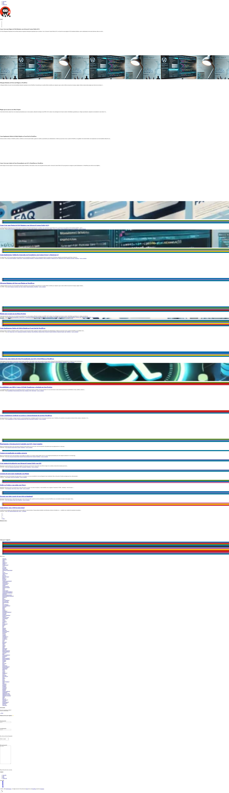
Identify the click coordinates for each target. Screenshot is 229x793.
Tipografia (4, 688)
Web (3, 697)
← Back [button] (1, 713)
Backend (21, 456)
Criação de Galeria (22, 362)
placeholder (4, 656)
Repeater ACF (71, 228)
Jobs (3, 2)
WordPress (76, 228)
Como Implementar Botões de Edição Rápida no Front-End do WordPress (22, 328)
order (3, 647)
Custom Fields (31, 362)
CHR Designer (8, 788)
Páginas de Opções (60, 331)
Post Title (4, 663)
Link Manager (5, 636)
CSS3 (12, 488)
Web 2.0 (4, 698)
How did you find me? (6, 736)
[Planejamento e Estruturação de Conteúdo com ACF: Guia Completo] (114, 429)
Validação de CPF (54, 258)
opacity (3, 645)
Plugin (3, 657)
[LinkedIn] (2, 784)
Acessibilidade (10, 390)
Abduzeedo (4, 562)
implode (3, 629)
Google (3, 620)
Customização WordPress (30, 317)
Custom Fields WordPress (33, 228)
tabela (3, 680)
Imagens (4, 628)
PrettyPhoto (52, 362)
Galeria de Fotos (38, 362)
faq (3, 603)
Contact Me (4, 4)
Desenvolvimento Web (42, 228)
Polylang (77, 317)
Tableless (4, 683)
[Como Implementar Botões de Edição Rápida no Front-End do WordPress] (114, 318)
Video (3, 696)
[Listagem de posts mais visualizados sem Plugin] (114, 468)
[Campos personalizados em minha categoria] (114, 448)
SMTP (3, 678)
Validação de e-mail (62, 258)
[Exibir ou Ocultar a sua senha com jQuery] (114, 478)
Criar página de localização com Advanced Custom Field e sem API (20, 463)
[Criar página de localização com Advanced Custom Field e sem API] (114, 457)
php (19, 286)
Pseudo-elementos (5, 666)
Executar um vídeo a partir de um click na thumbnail (16, 496)
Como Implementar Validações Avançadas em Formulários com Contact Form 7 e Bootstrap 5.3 (29, 255)
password (4, 652)
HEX (3, 622)
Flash (3, 608)
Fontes (3, 610)
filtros (3, 607)
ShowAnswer (5, 676)
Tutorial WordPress (30, 286)
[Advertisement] (27, 529)
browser (3, 580)
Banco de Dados (5, 576)
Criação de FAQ (24, 228)
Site (3, 677)
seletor (3, 672)
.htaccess (4, 558)
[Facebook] (2, 781)
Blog (3, 3)
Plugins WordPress (71, 317)
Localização (24, 466)
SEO (80, 317)
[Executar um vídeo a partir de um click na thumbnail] (114, 489)
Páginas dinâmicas (64, 228)
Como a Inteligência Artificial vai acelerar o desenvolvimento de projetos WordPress (26, 415)
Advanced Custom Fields (16, 228)
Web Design (84, 317)
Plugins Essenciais (64, 317)
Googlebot (4, 621)
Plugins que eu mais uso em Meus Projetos (13, 313)
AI (13, 419)
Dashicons (29, 331)
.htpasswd (4, 559)
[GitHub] (2, 783)
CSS (16, 331)
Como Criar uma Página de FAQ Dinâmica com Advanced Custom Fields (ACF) (24, 225)
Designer (4, 597)
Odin (12, 477)
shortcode (4, 675)
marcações (4, 642)
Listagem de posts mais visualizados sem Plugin (14, 473)
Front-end (47, 331)
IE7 (3, 627)
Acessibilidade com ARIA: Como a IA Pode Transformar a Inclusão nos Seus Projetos (26, 387)
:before (3, 561)
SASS (21, 488)
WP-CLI (4, 704)
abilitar (3, 563)
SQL (3, 679)
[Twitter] (2, 782)
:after (3, 560)
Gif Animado (4, 618)
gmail (3, 619)
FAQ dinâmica (50, 228)
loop (3, 641)
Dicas (23, 390)
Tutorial (24, 286)
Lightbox (46, 362)
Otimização (4, 648)
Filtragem (12, 286)
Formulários (56, 317)
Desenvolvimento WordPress (28, 258)
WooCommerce (5, 702)
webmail (4, 701)
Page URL (4, 649)
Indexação (4, 630)
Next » (3, 518)
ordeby (3, 646)
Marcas (3, 643)
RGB (3, 669)
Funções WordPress (53, 331)
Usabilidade (4, 692)
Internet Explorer (5, 631)
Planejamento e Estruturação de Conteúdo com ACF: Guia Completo (21, 444)
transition (4, 689)
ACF (8, 317)
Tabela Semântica (5, 681)
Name (3, 720)
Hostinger (42, 788)
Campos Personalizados (14, 317)
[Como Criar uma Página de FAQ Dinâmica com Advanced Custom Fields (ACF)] (114, 210)
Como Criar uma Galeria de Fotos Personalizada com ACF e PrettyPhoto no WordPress (27, 359)
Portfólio (4, 661)
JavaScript (16, 286)
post (3, 662)
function (18, 447)
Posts (22, 286)
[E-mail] (2, 786)
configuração (4, 582)
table (3, 682)
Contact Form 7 (20, 258)
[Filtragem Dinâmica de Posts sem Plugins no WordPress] (114, 268)
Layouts (3, 634)
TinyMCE (4, 687)
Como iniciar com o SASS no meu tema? (12, 507)
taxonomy (4, 684)
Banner (3, 577)
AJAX (8, 286)
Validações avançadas (70, 258)
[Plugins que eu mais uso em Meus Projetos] (114, 296)
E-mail (3, 728)
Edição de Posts (42, 331)
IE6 (3, 626)
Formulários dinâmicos (38, 258)
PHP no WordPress (47, 258)
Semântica (27, 390)
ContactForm (4, 584)
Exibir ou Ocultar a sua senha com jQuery (13, 485)
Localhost (4, 637)
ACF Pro (9, 228)
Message (3, 745)
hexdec (3, 624)
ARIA (16, 419)
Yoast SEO (89, 317)
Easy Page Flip (5, 601)
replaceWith (4, 668)
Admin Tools (12, 331)
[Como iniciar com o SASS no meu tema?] (114, 501)
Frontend (34, 456)
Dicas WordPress (50, 317)
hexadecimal (4, 623)
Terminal (4, 686)
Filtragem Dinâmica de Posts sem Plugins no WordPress (17, 283)
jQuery (42, 362)
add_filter (4, 568)
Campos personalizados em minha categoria (13, 453)
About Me (4, 1)
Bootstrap (14, 258)
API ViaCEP (9, 258)
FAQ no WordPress (57, 228)
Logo (3, 639)
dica (3, 598)
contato (3, 585)
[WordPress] (2, 785)
